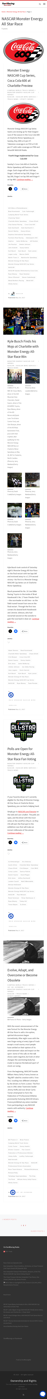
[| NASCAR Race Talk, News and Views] (8, 3)
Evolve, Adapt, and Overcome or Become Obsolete (22, 975)
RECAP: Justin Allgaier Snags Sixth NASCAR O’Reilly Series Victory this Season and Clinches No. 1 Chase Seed (23, 1311)
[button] (23, 113)
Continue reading (25, 179)
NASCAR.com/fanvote (27, 811)
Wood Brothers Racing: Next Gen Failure (15, 1326)
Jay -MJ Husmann (24, 1192)
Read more (7, 1295)
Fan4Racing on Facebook (12, 1338)
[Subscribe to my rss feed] (23, 1394)
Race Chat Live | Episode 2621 (12, 1263)
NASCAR (19, 293)
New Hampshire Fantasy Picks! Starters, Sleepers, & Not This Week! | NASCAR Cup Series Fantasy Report (21, 1273)
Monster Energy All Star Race (16, 12)
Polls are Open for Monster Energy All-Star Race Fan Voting (21, 754)
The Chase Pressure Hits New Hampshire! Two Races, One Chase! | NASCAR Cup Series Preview (21, 1278)
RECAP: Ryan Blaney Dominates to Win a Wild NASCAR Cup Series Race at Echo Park (21, 1305)
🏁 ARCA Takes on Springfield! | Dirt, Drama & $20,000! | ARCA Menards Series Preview (22, 1284)
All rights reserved (21, 1389)
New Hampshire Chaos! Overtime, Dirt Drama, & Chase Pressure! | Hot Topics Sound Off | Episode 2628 (23, 1267)
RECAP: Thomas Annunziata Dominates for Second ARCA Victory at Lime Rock (23, 1322)
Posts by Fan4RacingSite (23, 1360)
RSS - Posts (8, 1251)
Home (4, 12)
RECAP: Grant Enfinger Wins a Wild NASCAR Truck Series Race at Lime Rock (22, 1316)
